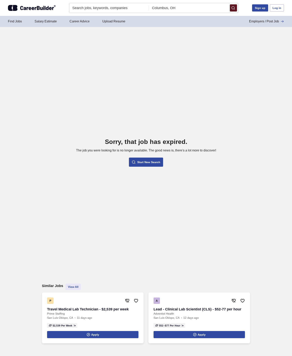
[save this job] (136, 301)
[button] (233, 7)
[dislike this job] (127, 301)
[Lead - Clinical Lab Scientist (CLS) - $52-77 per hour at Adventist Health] (199, 318)
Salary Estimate (46, 21)
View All (73, 286)
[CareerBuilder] (32, 8)
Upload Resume (113, 21)
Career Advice (80, 21)
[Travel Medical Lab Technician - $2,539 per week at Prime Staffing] (92, 318)
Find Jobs (15, 21)
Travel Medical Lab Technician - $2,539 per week (88, 309)
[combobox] (109, 8)
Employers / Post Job (264, 21)
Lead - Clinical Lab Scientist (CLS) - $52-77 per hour (197, 309)
